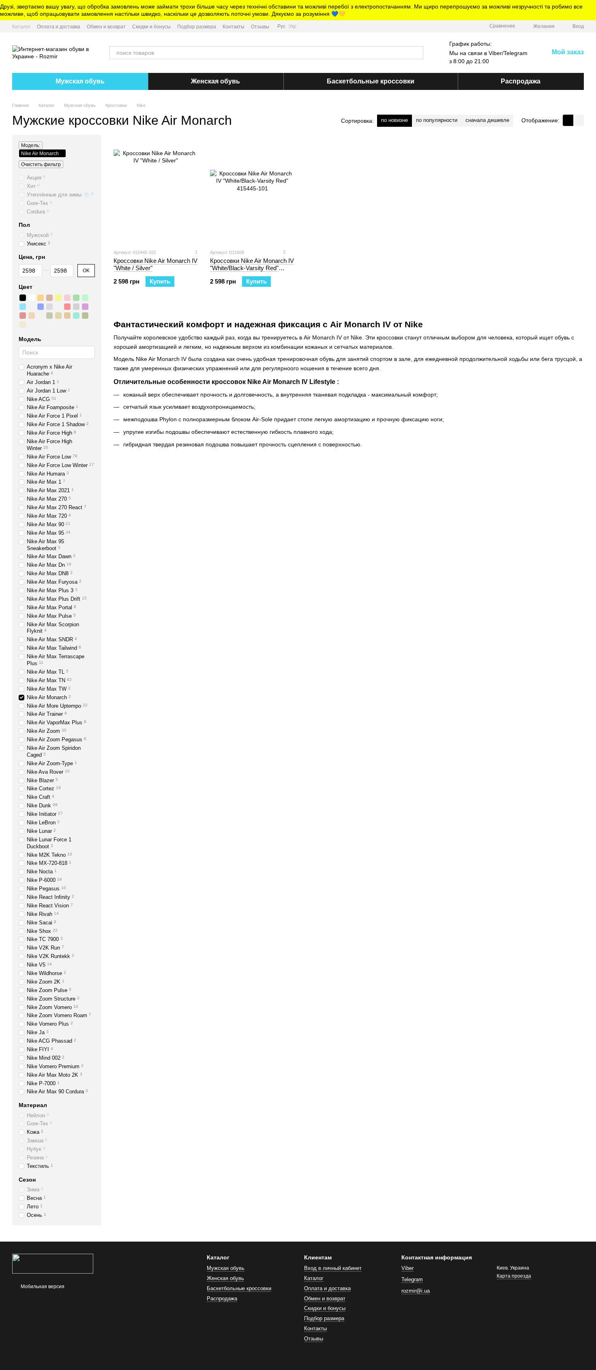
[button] (589, 10)
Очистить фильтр (41, 164)
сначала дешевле (487, 120)
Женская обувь (215, 81)
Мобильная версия (41, 1286)
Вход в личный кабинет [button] (333, 1268)
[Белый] (32, 298)
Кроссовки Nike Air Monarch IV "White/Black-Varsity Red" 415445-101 (252, 268)
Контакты (233, 27)
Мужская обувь (80, 81)
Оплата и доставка (58, 27)
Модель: (30, 145)
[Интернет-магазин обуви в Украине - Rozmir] (52, 1263)
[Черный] (23, 298)
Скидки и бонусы (151, 27)
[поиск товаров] (416, 52)
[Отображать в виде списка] (578, 120)
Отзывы (260, 27)
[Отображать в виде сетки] (568, 120)
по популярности (436, 120)
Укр (292, 26)
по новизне (394, 120)
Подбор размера (196, 27)
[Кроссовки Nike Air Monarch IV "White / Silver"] (156, 191)
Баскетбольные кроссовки (370, 81)
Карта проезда (514, 1276)
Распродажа (520, 81)
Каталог (21, 27)
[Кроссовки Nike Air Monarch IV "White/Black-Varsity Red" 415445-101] (252, 191)
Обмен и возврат (106, 27)
